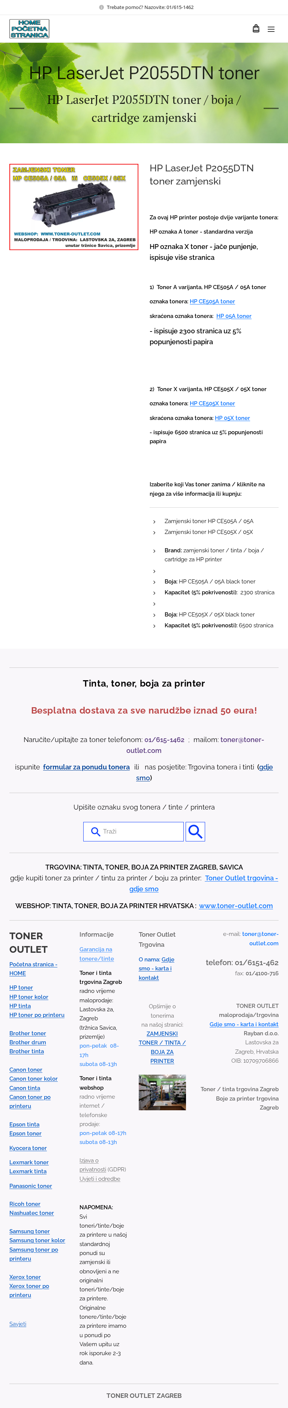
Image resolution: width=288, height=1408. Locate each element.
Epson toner (25, 1133)
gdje (266, 767)
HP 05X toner (232, 418)
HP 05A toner (234, 316)
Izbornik (271, 28)
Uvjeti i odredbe (100, 1179)
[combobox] (133, 831)
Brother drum (27, 1042)
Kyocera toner (28, 1148)
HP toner (21, 987)
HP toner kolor (28, 997)
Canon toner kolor (33, 1078)
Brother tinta (26, 1051)
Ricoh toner (24, 1204)
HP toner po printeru (36, 1015)
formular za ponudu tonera (86, 767)
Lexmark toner (29, 1162)
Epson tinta (24, 1124)
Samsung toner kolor (37, 1240)
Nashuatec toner (31, 1213)
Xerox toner (25, 1277)
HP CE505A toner (212, 301)
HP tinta (20, 1006)
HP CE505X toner (212, 403)
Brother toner (27, 1033)
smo (143, 778)
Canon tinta (24, 1088)
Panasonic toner (30, 1186)
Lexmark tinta (27, 1171)
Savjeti (17, 1324)
